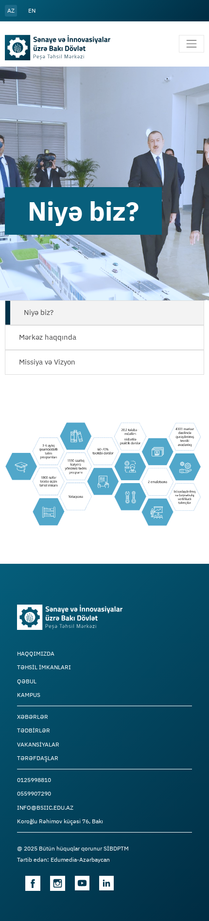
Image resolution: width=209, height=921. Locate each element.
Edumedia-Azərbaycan (80, 859)
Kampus (28, 695)
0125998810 (34, 780)
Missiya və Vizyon (47, 361)
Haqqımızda (35, 653)
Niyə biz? (38, 312)
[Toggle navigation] (191, 43)
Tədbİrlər (33, 730)
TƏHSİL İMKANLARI (44, 667)
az (11, 10)
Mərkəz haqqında (47, 337)
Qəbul (26, 681)
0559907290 (34, 793)
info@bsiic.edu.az (45, 807)
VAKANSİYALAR (38, 744)
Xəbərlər (32, 716)
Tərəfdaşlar (37, 758)
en (31, 10)
